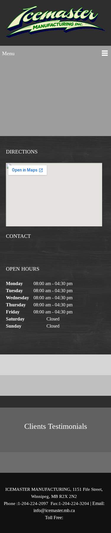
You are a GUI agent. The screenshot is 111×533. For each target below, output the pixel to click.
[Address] (28, 253)
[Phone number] (10, 253)
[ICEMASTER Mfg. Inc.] (55, 24)
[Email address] (19, 253)
